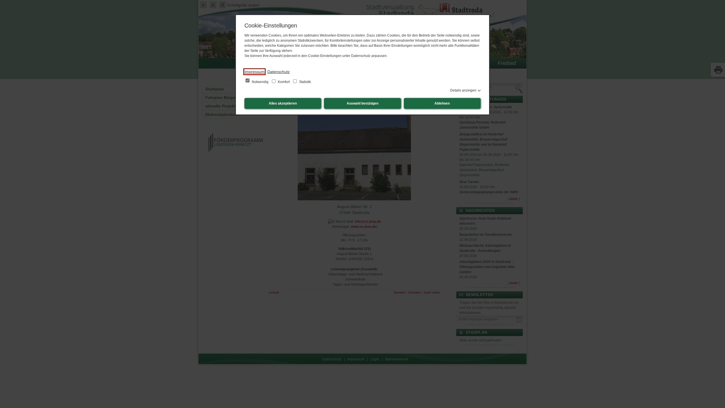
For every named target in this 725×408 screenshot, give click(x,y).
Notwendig (260, 82)
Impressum (254, 71)
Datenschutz (278, 71)
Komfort (284, 82)
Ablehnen (442, 103)
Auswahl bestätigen (362, 103)
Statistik (304, 82)
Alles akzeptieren (283, 103)
